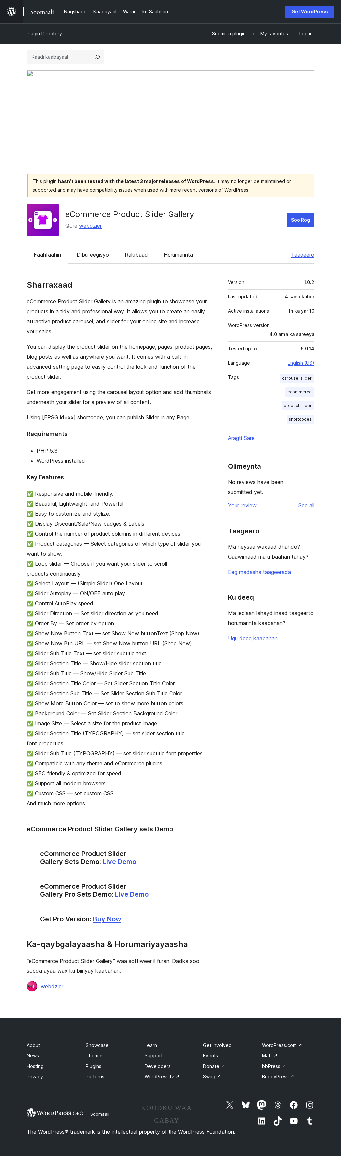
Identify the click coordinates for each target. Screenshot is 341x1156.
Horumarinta (178, 254)
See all (306, 505)
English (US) (301, 363)
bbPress (274, 1066)
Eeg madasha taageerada (259, 572)
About (33, 1045)
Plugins (93, 1066)
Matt (270, 1055)
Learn (151, 1045)
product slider (298, 405)
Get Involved (217, 1045)
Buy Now (107, 919)
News (33, 1055)
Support (154, 1055)
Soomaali (99, 1114)
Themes (95, 1055)
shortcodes (300, 419)
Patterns (95, 1076)
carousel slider (297, 378)
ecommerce (299, 391)
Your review (242, 505)
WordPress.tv (162, 1076)
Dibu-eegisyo (93, 254)
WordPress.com (282, 1045)
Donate (214, 1066)
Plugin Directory (44, 33)
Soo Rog (300, 220)
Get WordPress (309, 11)
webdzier (90, 225)
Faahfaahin (47, 254)
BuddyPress (278, 1076)
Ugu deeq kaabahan (253, 638)
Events (210, 1055)
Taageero (302, 254)
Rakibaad (136, 254)
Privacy (35, 1076)
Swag (212, 1076)
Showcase (97, 1045)
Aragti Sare (241, 438)
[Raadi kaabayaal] (97, 57)
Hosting (35, 1066)
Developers (157, 1066)
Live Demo (119, 862)
